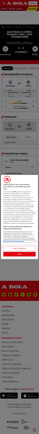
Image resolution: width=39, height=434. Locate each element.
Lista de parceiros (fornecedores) (13, 241)
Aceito (19, 254)
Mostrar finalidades (19, 248)
